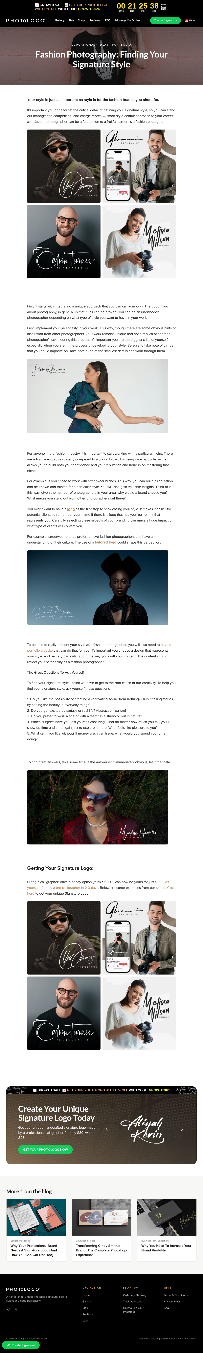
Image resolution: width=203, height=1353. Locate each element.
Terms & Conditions (176, 1295)
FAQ (108, 20)
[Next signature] (182, 1129)
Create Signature (165, 20)
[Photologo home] (25, 20)
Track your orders (134, 1301)
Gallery (59, 20)
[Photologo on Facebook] (8, 1310)
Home (86, 1295)
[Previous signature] (106, 1129)
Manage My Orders (127, 20)
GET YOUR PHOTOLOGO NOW (45, 1149)
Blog (85, 1308)
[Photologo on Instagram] (15, 1310)
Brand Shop (77, 20)
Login (85, 1320)
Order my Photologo (135, 1295)
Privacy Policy (172, 1301)
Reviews (94, 20)
